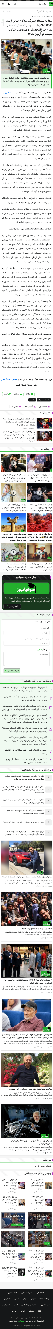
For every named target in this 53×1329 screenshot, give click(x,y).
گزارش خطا (28, 406)
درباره (14, 1311)
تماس (22, 1311)
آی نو (37, 1166)
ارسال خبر (14, 406)
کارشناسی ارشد (44, 399)
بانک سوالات (44, 1298)
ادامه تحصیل (12, 1292)
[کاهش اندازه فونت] (2, 25)
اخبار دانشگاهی (44, 11)
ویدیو (24, 1298)
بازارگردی (7, 1298)
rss (39, 1311)
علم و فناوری (46, 1305)
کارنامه (32, 399)
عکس (16, 1298)
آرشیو (16, 1305)
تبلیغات (31, 1311)
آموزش (32, 1298)
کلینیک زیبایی (46, 1166)
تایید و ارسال (13, 670)
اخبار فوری (6, 1305)
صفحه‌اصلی (42, 4)
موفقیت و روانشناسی (29, 1305)
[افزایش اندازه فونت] (2, 20)
